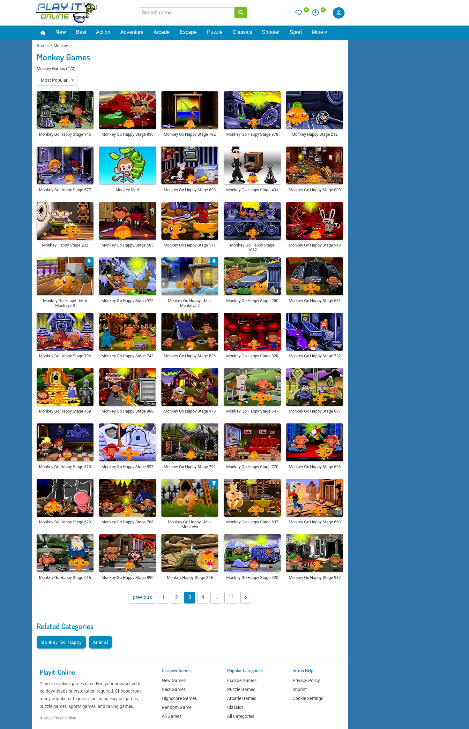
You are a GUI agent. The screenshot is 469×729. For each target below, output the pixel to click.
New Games (174, 680)
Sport (296, 32)
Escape (188, 32)
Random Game (176, 707)
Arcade (161, 32)
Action (103, 32)
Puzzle (215, 32)
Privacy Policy (306, 680)
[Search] (240, 12)
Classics (242, 32)
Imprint (300, 689)
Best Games (174, 689)
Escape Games (242, 680)
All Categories (240, 716)
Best (81, 32)
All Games (172, 716)
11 (231, 597)
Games (43, 45)
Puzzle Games (241, 689)
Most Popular (55, 80)
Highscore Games (179, 698)
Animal (100, 642)
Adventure (132, 32)
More (317, 32)
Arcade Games (241, 698)
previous (142, 597)
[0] (302, 14)
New (61, 32)
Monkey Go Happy (61, 642)
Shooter (271, 32)
